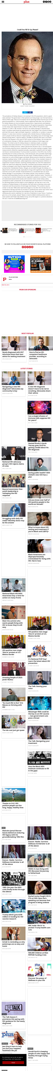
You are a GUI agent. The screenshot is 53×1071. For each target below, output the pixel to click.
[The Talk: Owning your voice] (39, 678)
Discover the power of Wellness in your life (37, 979)
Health (4, 618)
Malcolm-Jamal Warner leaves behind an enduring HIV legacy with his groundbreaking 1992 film (13, 834)
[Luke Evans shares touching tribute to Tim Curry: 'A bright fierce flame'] (5, 230)
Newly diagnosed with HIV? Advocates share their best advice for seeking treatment (13, 354)
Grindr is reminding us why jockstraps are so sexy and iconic (13, 944)
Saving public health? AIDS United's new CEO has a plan (39, 475)
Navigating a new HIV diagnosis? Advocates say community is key (12, 389)
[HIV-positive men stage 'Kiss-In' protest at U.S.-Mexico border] (13, 642)
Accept (13, 1062)
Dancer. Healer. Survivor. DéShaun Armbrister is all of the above (13, 862)
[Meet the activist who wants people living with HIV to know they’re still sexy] (13, 612)
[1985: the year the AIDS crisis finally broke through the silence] (13, 879)
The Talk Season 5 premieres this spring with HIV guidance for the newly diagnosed (13, 1020)
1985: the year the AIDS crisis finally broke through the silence (13, 889)
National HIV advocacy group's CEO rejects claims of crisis (13, 464)
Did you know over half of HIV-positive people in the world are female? (39, 502)
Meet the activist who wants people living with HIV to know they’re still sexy (12, 624)
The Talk (4, 349)
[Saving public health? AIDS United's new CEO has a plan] (39, 464)
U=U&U (3, 800)
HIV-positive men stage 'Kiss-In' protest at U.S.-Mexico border (12, 652)
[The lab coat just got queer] (13, 721)
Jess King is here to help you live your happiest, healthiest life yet (12, 1048)
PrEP (29, 656)
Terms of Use (17, 1059)
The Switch (4, 700)
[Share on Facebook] (30, 112)
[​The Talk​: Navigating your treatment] (39, 732)
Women (30, 497)
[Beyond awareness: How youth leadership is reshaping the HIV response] (13, 480)
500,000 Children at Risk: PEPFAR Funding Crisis (38, 954)
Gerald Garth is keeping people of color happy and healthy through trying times (39, 1054)
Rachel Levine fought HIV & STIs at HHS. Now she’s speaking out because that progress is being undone (39, 899)
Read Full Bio (5, 285)
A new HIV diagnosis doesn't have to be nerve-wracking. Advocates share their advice (39, 390)
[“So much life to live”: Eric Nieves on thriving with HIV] (13, 694)
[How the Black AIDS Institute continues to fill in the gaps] (39, 758)
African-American (6, 590)
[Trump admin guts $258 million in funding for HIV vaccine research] (13, 906)
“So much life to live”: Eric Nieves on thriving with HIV (12, 705)
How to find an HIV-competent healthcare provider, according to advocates (38, 355)
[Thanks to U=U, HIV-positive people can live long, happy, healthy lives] (13, 795)
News (3, 459)
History (4, 884)
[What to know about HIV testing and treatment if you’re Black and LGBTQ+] (39, 519)
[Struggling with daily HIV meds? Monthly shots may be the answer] (13, 510)
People (4, 674)
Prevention (5, 911)
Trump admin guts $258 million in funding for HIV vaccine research (12, 917)
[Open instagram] (50, 2)
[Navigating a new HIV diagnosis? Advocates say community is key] (13, 378)
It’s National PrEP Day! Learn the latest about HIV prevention (39, 661)
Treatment (4, 515)
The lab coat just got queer (13, 730)
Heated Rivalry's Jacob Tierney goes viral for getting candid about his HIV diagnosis (38, 446)
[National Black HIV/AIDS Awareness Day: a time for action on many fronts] (13, 585)
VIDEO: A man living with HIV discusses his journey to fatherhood (38, 871)
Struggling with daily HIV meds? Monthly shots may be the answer (13, 520)
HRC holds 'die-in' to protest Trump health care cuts (39, 927)
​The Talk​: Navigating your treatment (39, 742)
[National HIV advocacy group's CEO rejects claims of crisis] (13, 453)
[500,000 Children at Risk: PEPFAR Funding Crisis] (39, 944)
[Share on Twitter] (25, 112)
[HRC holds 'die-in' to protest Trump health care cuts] (39, 917)
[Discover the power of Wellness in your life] (39, 969)
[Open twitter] (48, 2)
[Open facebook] (46, 2)
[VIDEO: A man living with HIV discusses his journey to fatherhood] (39, 860)
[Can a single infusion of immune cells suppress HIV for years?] (39, 407)
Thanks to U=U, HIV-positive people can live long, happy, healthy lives (12, 805)
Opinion (4, 486)
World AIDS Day (5, 647)
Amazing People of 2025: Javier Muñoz (12, 678)
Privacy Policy (7, 1059)
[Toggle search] (44, 2)
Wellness (30, 1048)
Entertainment (31, 440)
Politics (30, 893)
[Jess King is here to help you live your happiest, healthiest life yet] (13, 1038)
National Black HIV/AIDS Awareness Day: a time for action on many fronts (13, 595)
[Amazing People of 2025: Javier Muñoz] (13, 669)
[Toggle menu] (3, 2)
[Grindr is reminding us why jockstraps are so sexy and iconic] (13, 933)
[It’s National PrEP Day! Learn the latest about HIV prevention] (39, 650)
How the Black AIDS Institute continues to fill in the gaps (38, 768)
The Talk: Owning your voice (37, 687)
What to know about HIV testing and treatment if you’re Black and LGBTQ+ (38, 529)
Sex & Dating (5, 939)
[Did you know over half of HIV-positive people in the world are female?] (39, 491)
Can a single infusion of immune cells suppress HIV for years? (39, 418)
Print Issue (4, 1043)
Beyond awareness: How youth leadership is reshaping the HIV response (12, 492)
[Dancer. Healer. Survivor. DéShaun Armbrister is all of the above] (13, 851)
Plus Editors (28, 104)
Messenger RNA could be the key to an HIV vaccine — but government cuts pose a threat (38, 715)
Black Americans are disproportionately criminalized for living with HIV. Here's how (39, 557)
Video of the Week (32, 866)
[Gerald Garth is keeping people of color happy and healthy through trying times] (39, 1043)
